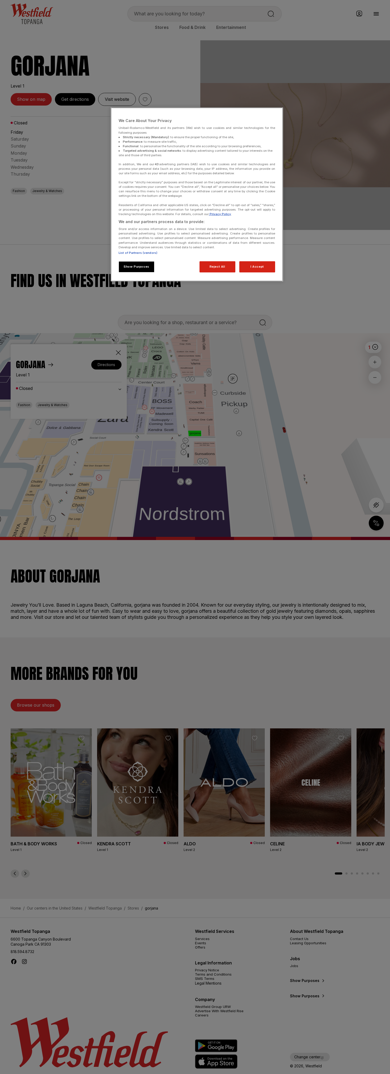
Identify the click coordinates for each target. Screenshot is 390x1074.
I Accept (257, 266)
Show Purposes (136, 266)
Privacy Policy (220, 214)
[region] (197, 194)
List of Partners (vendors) (138, 253)
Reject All (217, 266)
